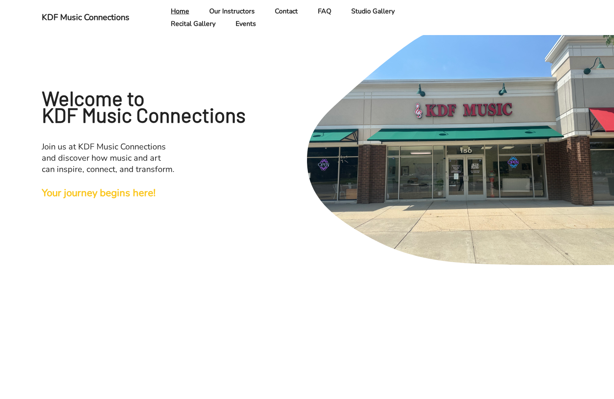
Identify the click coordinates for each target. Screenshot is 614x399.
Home (180, 11)
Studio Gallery (373, 11)
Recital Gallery (193, 23)
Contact (286, 11)
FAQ (324, 11)
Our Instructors (232, 11)
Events (246, 23)
